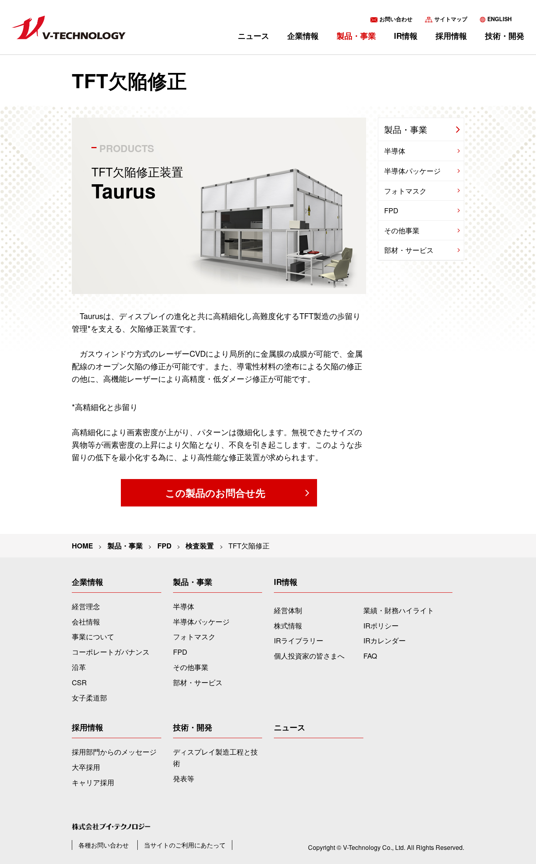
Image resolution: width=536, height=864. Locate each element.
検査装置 (200, 546)
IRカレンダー (384, 640)
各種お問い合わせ (103, 844)
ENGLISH (499, 19)
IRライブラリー (298, 640)
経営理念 (86, 606)
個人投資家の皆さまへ (309, 655)
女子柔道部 (89, 697)
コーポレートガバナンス (110, 651)
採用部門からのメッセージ (114, 751)
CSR (79, 682)
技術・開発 (504, 35)
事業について (93, 636)
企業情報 (303, 35)
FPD (164, 546)
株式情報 (288, 625)
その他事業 (401, 230)
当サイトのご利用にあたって (185, 844)
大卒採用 (86, 767)
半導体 (394, 150)
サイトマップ (450, 19)
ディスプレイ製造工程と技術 (215, 757)
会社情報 (86, 621)
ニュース (253, 35)
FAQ (370, 655)
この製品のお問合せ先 (215, 493)
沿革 (79, 667)
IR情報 (405, 35)
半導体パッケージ (412, 170)
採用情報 (451, 35)
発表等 (183, 778)
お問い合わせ (395, 19)
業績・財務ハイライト (398, 610)
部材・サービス (409, 250)
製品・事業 (405, 129)
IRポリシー (381, 625)
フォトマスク (405, 190)
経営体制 (288, 610)
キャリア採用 (93, 782)
